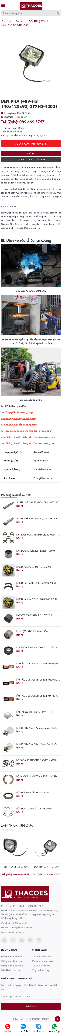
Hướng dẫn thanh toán (12, 961)
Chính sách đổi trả (41, 965)
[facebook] (13, 940)
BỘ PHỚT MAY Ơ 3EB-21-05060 (32, 792)
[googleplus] (21, 940)
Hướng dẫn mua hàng (12, 956)
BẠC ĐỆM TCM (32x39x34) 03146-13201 (36, 599)
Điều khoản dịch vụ (10, 970)
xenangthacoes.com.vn (21, 927)
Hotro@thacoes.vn (42, 469)
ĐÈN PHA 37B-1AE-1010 (46, 866)
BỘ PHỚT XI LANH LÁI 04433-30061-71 (36, 808)
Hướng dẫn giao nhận (12, 965)
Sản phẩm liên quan (18, 825)
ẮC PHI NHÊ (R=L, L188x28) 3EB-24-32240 (37, 502)
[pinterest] (39, 940)
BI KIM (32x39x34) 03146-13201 (32, 631)
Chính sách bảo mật (42, 956)
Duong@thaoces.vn (43, 478)
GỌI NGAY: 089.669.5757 (32, 143)
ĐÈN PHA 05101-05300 (16, 866)
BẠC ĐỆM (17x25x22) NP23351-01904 (35, 550)
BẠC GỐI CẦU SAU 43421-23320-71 (34, 615)
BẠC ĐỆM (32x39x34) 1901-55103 (33, 566)
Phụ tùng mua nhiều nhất (16, 495)
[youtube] (30, 940)
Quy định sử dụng (41, 970)
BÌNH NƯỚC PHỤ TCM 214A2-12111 (34, 711)
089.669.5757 (20, 922)
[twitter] (4, 940)
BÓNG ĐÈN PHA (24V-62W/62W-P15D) (36, 744)
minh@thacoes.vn (16, 931)
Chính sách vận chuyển (43, 961)
